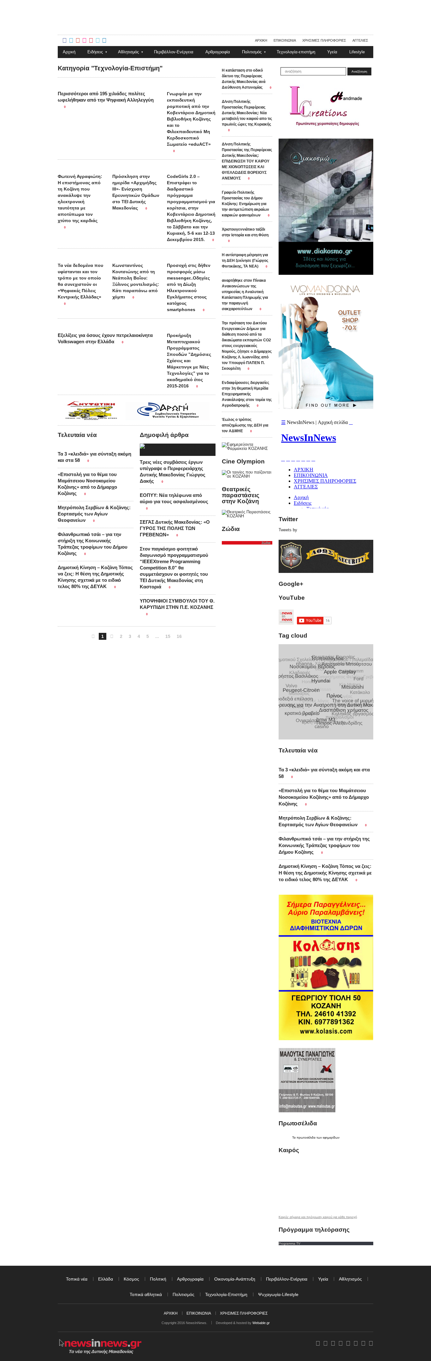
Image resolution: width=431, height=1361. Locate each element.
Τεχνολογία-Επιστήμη (226, 1294)
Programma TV (289, 1243)
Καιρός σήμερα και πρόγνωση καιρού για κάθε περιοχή (318, 1217)
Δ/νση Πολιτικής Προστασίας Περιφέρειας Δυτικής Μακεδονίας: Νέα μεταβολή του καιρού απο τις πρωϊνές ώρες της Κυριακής (247, 113)
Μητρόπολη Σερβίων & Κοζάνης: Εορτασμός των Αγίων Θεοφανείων (94, 514)
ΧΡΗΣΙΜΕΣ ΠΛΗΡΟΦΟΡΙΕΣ (244, 1313)
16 (179, 636)
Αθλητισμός (350, 1278)
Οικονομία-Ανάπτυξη (234, 1278)
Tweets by (288, 529)
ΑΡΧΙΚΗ (171, 1313)
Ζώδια (266, 543)
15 (167, 636)
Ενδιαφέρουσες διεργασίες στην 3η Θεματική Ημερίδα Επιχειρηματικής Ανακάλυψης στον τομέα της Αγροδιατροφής (247, 394)
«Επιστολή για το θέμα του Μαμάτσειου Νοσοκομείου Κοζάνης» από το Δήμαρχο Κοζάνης (324, 797)
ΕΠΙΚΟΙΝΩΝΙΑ (198, 1313)
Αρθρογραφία (190, 1278)
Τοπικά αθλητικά (146, 1294)
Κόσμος (131, 1278)
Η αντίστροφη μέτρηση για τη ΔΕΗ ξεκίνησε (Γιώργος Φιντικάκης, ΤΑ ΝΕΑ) (245, 260)
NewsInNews (163, 31)
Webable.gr (261, 1323)
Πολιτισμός (183, 1294)
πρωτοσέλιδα (306, 1137)
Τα (294, 1137)
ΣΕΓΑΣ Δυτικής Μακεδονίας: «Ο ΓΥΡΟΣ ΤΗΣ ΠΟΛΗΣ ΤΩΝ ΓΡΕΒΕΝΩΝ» (175, 528)
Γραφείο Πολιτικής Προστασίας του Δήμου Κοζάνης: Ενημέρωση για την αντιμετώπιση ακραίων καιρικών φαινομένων (245, 203)
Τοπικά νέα (76, 1278)
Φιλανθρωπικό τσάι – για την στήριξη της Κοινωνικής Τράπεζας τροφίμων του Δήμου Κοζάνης (324, 845)
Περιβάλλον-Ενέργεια (286, 1278)
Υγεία (323, 1278)
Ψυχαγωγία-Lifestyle (278, 1294)
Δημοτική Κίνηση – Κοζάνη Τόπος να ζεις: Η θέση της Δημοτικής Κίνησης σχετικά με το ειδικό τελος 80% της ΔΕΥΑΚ (325, 872)
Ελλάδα (105, 1278)
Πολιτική (158, 1278)
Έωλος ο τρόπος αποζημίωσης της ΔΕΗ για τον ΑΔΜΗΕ (245, 425)
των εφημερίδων (327, 1137)
